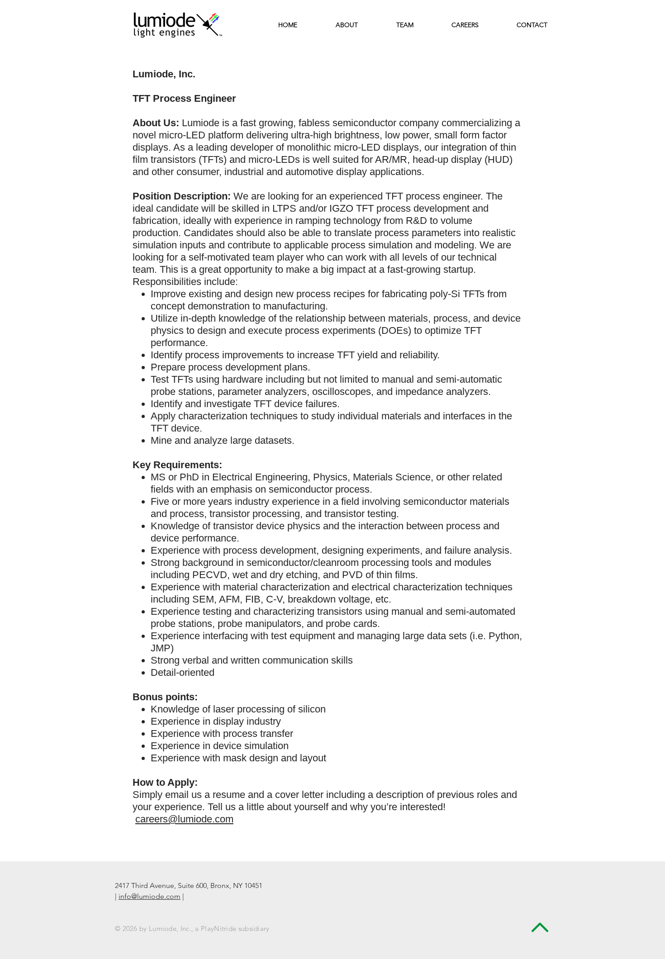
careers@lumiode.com (184, 819)
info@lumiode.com (149, 896)
